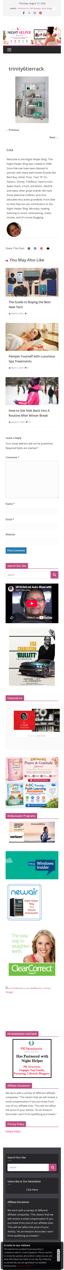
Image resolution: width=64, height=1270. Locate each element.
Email (10, 519)
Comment (12, 457)
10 (29, 422)
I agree (58, 1255)
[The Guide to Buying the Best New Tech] (32, 270)
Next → (54, 137)
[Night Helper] (32, 28)
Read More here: (24, 1266)
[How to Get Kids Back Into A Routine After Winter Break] (32, 379)
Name (10, 504)
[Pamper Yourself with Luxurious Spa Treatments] (32, 325)
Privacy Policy (13, 1131)
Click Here (32, 1189)
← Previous (12, 130)
